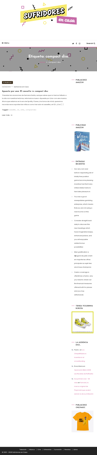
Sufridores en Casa (21, 87)
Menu (6, 43)
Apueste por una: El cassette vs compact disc (25, 91)
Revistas (67, 449)
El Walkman (7, 82)
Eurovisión (58, 449)
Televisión (22, 449)
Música (32, 449)
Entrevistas (47, 449)
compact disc (31, 110)
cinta (22, 110)
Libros (75, 449)
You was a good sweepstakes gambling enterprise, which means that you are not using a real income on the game (83, 206)
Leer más (6, 115)
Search (89, 43)
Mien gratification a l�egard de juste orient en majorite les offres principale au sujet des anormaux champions (83, 259)
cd (18, 110)
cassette (12, 110)
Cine (39, 449)
